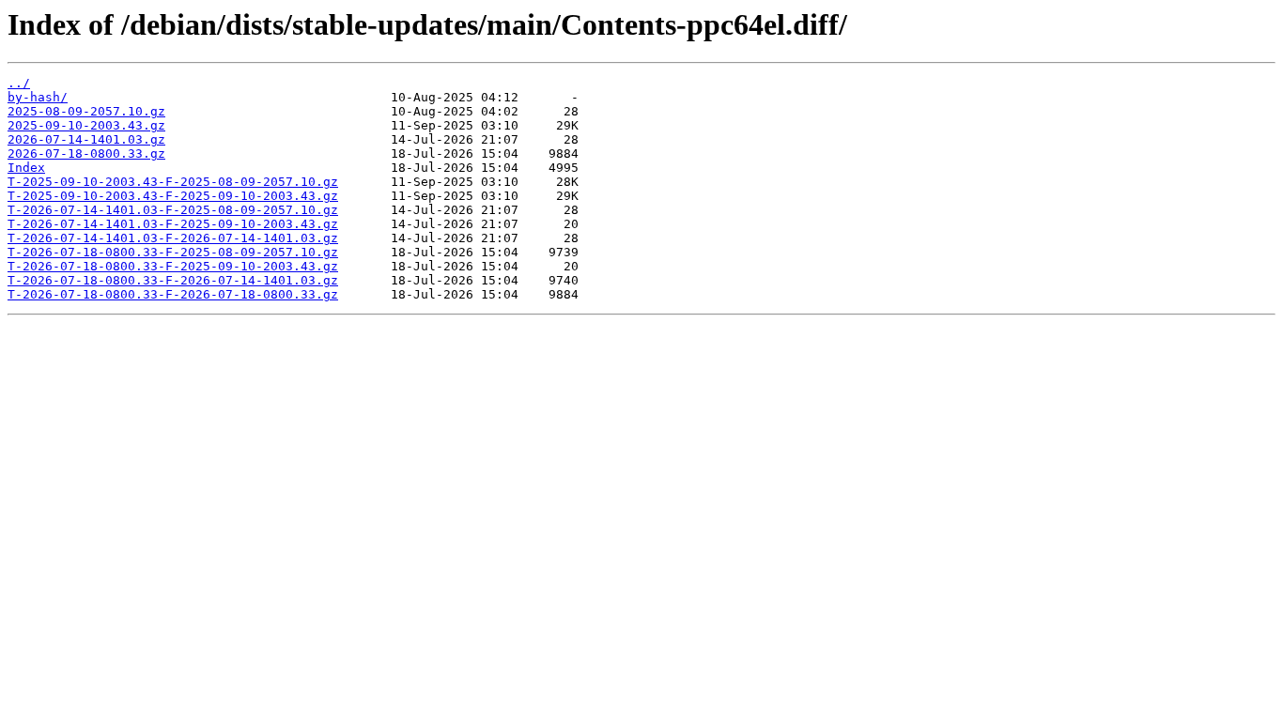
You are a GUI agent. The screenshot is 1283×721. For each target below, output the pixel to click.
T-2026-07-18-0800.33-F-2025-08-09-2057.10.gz (173, 252)
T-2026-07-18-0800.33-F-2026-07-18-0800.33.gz (173, 294)
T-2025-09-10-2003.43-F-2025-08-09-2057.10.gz (173, 182)
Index (26, 168)
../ (19, 83)
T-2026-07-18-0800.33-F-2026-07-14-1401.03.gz (173, 280)
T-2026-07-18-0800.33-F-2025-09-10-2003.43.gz (173, 266)
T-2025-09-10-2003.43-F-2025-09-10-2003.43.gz (173, 196)
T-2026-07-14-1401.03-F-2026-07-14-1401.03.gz (173, 238)
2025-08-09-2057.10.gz (86, 111)
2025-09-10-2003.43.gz (86, 125)
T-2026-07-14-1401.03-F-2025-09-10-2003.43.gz (173, 224)
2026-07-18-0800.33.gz (86, 153)
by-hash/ (38, 97)
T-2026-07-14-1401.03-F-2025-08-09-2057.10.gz (173, 210)
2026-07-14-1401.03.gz (86, 139)
